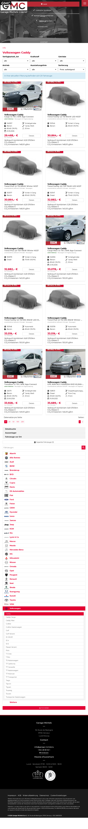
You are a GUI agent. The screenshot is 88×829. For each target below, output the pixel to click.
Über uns (43, 37)
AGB (19, 795)
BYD (11, 474)
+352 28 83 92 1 (44, 750)
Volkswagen (15, 608)
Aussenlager (10, 433)
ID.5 (7, 644)
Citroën (12, 479)
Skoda (12, 587)
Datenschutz (44, 795)
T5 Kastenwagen (12, 660)
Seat (11, 583)
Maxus (12, 541)
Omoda (12, 566)
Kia (11, 533)
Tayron (8, 684)
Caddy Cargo (11, 617)
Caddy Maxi (10, 620)
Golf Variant (10, 634)
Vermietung (43, 27)
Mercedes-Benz (16, 550)
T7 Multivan (10, 674)
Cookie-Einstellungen (59, 795)
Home (42, 16)
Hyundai (13, 512)
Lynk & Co (14, 537)
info (4, 48)
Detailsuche (10, 429)
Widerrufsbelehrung (30, 795)
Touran (8, 694)
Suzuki (12, 596)
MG (11, 554)
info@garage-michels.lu (44, 747)
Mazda (12, 546)
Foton (12, 504)
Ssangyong (14, 592)
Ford (11, 500)
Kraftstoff (34, 57)
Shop (45, 4)
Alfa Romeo (14, 458)
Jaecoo (12, 520)
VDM (11, 604)
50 (13, 422)
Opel (11, 571)
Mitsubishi (14, 558)
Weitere (13, 702)
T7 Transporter (11, 677)
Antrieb (6, 65)
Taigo (8, 680)
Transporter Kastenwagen (15, 697)
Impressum (12, 795)
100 (18, 422)
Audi (11, 462)
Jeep (11, 525)
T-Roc (8, 657)
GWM (12, 508)
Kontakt (44, 42)
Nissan (12, 562)
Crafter (8, 624)
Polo (7, 650)
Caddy (8, 614)
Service (42, 32)
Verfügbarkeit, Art (11, 57)
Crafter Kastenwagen (14, 627)
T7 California (10, 664)
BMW (12, 466)
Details (31, 136)
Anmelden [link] (45, 708)
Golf (7, 630)
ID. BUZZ (9, 637)
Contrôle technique (44, 10)
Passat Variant (11, 647)
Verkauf (42, 21)
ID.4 (7, 640)
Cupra (12, 483)
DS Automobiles (16, 491)
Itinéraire (44, 753)
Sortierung (63, 65)
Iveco (11, 516)
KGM (11, 529)
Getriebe (62, 57)
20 (9, 422)
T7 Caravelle (10, 667)
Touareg (9, 690)
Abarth (12, 453)
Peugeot (13, 575)
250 (22, 422)
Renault (13, 579)
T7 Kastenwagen (12, 670)
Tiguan (8, 687)
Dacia (12, 487)
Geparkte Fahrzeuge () (45, 442)
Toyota (12, 600)
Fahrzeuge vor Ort (13, 437)
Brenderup (14, 470)
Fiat (11, 495)
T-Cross (8, 654)
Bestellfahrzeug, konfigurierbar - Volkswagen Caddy (22, 181)
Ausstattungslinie (38, 65)
